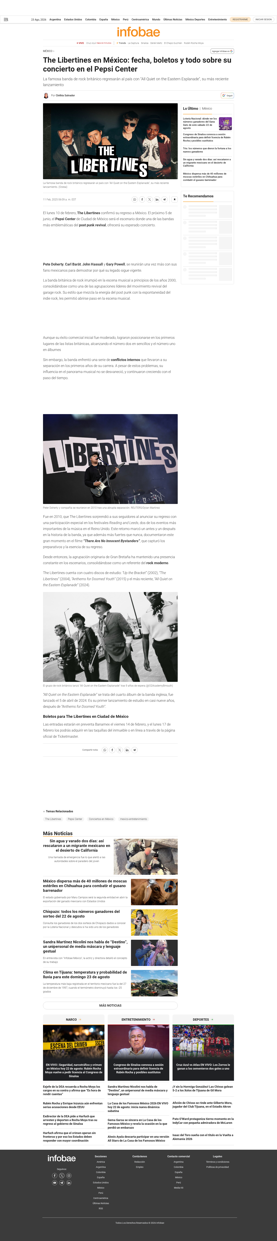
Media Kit (178, 1187)
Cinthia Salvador (65, 95)
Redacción (139, 1162)
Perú (125, 19)
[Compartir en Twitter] (150, 199)
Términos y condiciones (217, 1162)
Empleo (139, 1167)
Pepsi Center (75, 819)
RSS (101, 1208)
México (115, 19)
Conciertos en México (101, 819)
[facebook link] (54, 1175)
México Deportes (195, 19)
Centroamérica (140, 19)
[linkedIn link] (68, 1182)
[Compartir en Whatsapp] (135, 199)
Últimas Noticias (172, 19)
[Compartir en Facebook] (142, 199)
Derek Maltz (156, 43)
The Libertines (53, 819)
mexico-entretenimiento (133, 819)
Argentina (55, 19)
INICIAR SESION (263, 19)
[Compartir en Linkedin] (157, 199)
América (101, 1162)
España (103, 19)
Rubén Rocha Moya (194, 43)
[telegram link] (61, 1182)
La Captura (133, 43)
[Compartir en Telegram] (164, 199)
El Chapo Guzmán (173, 43)
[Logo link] (138, 31)
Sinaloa (144, 43)
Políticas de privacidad (217, 1167)
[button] (6, 19)
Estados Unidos (73, 19)
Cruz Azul (98, 43)
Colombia (90, 19)
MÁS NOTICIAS (110, 1005)
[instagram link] (68, 1175)
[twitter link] (61, 1175)
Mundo (156, 19)
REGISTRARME (240, 19)
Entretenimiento (217, 19)
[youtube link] (54, 1182)
